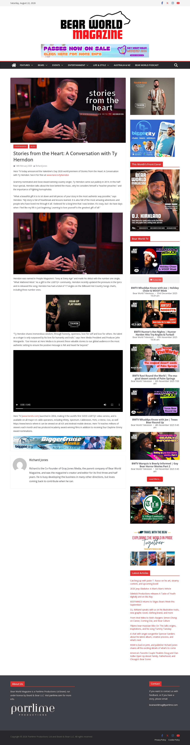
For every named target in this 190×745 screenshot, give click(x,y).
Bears (41, 65)
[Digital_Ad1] (152, 488)
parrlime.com (55, 695)
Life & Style (99, 65)
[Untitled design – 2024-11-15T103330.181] (152, 121)
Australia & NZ (122, 65)
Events (56, 65)
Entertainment (76, 65)
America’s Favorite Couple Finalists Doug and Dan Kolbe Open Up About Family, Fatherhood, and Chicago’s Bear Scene (154, 656)
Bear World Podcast (147, 65)
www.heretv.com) (30, 416)
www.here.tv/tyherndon (58, 175)
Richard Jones (41, 166)
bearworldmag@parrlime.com (163, 704)
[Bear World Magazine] (14, 65)
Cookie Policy (174, 740)
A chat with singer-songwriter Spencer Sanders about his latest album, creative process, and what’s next (152, 636)
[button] (31, 65)
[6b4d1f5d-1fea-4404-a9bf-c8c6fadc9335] (68, 296)
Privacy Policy (160, 740)
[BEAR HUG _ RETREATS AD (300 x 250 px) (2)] (152, 530)
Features (25, 65)
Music (33, 146)
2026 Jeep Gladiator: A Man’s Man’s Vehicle (150, 588)
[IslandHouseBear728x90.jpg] (95, 46)
